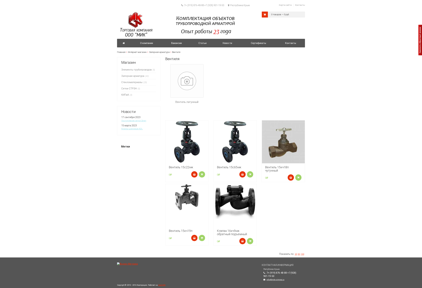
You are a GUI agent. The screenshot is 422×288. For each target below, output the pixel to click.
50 (299, 254)
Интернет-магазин (137, 52)
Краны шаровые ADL (132, 128)
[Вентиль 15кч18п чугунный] (283, 141)
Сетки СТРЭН (129, 88)
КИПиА (125, 94)
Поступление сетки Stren (133, 120)
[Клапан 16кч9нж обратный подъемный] (235, 201)
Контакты (300, 5)
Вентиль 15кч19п (180, 231)
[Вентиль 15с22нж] (187, 141)
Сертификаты (258, 43)
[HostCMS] (176, 13)
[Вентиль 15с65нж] (235, 141)
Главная (121, 52)
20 (296, 254)
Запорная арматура (159, 52)
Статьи (202, 43)
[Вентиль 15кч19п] (187, 197)
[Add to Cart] (194, 174)
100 (302, 254)
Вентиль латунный (186, 102)
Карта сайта (285, 5)
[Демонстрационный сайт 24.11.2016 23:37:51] (124, 43)
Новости (227, 43)
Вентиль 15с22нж (181, 167)
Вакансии (176, 43)
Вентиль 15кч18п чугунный (277, 168)
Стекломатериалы (131, 82)
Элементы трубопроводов (136, 69)
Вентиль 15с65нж (229, 167)
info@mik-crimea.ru (275, 280)
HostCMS (162, 285)
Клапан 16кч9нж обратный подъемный (232, 232)
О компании (146, 43)
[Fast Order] (202, 174)
